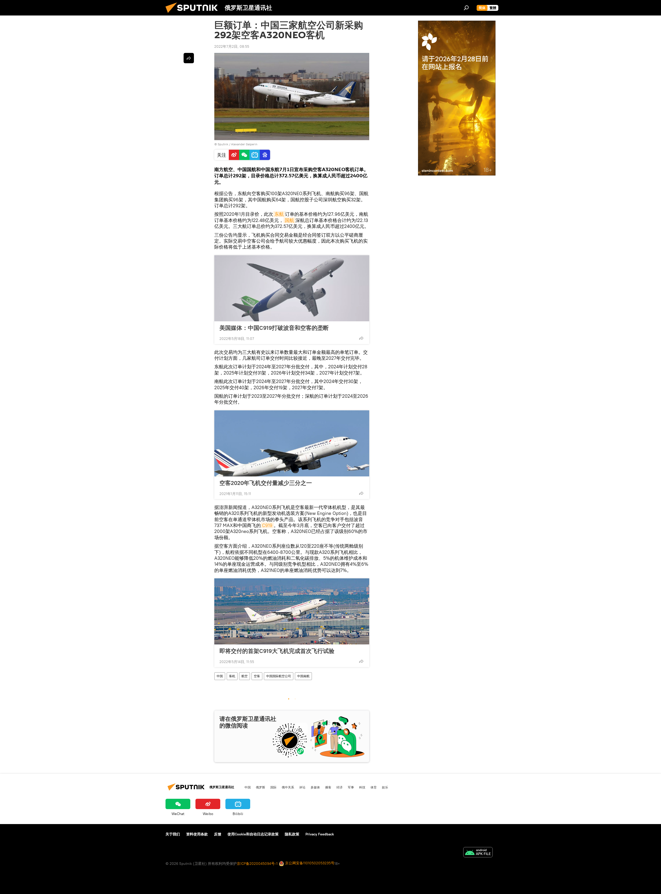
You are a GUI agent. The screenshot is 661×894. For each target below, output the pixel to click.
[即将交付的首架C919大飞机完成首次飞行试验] (291, 611)
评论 (302, 787)
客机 (232, 676)
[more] (361, 338)
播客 (328, 787)
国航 (289, 220)
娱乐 (385, 787)
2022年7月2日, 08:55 (231, 46)
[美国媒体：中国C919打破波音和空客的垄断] (291, 288)
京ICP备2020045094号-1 (257, 863)
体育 (374, 787)
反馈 (217, 834)
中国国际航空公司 (278, 676)
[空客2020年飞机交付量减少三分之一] (291, 443)
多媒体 (315, 787)
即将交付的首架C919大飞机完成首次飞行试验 (276, 651)
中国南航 (303, 676)
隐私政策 (292, 834)
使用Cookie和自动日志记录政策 (253, 834)
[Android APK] (477, 853)
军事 (351, 787)
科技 (362, 787)
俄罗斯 (260, 787)
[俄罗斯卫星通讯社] (194, 14)
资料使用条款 (197, 834)
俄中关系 (288, 787)
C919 (267, 525)
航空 (244, 676)
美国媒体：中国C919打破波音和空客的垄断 (274, 327)
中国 (220, 676)
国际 (273, 787)
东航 (279, 214)
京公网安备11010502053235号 (309, 863)
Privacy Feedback (319, 834)
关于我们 (173, 834)
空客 (257, 676)
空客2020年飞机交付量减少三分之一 (265, 483)
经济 (339, 787)
